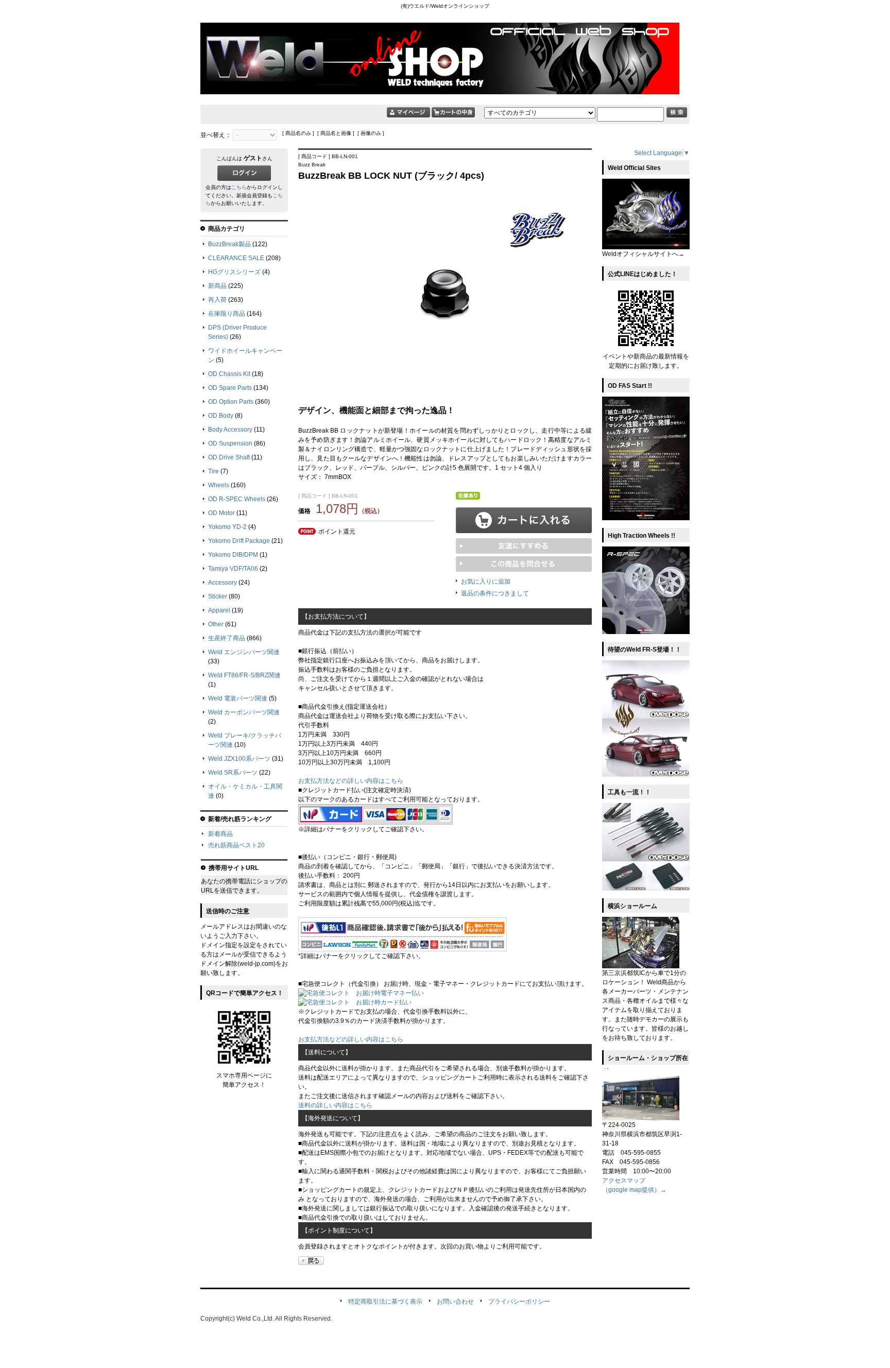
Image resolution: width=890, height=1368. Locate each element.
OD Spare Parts (230, 387)
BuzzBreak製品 (229, 244)
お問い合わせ (455, 1301)
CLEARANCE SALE (236, 258)
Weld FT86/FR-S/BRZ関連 (244, 675)
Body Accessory (230, 429)
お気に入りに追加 (485, 581)
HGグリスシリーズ (234, 272)
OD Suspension (230, 443)
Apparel (219, 610)
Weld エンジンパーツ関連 (244, 652)
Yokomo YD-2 (227, 527)
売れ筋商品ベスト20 (236, 845)
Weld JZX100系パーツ (239, 758)
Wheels (218, 485)
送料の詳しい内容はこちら (335, 1105)
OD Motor (221, 513)
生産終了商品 (226, 638)
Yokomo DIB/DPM (233, 554)
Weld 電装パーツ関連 (237, 698)
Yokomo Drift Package (239, 540)
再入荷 (217, 299)
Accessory (222, 582)
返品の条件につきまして (495, 593)
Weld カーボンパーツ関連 (244, 712)
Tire (213, 471)
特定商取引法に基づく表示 (385, 1301)
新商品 (217, 285)
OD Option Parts (230, 401)
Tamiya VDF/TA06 (233, 568)
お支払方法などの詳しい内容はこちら (350, 780)
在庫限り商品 (226, 313)
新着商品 (220, 833)
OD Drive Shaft (229, 457)
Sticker (217, 596)
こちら (239, 187)
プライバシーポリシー (519, 1301)
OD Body (220, 415)
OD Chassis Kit (229, 374)
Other (216, 624)
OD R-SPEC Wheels (236, 499)
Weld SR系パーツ (233, 772)
